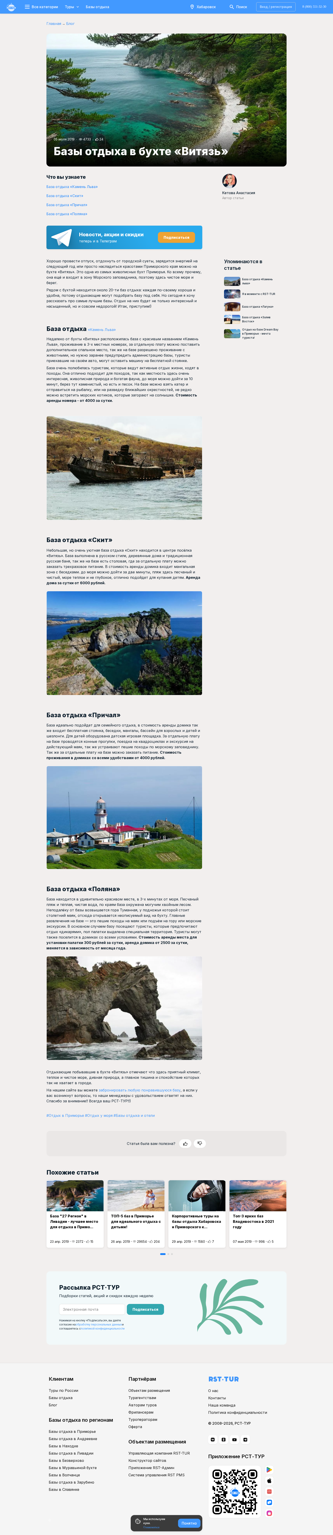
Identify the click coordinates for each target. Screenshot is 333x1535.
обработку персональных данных (99, 1324)
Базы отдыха (97, 7)
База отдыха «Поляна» (66, 214)
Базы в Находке (63, 1446)
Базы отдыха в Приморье (72, 1431)
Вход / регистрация (276, 7)
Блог (70, 23)
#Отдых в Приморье (65, 1115)
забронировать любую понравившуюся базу (140, 1090)
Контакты (217, 1398)
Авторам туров (142, 1405)
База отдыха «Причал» (66, 205)
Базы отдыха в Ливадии (71, 1453)
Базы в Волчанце (64, 1475)
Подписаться (176, 237)
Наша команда (221, 1405)
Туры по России (63, 1390)
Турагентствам (142, 1397)
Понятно (189, 1523)
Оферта (135, 1426)
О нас (213, 1390)
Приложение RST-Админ (151, 1467)
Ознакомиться (151, 1527)
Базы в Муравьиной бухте (73, 1467)
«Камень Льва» (102, 329)
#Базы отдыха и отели (134, 1115)
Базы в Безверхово (66, 1460)
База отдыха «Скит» (64, 195)
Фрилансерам (140, 1412)
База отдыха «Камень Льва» (72, 186)
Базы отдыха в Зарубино (71, 1482)
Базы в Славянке (64, 1489)
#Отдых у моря (99, 1115)
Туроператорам (142, 1419)
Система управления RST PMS (156, 1475)
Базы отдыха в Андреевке (73, 1438)
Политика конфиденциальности (237, 1412)
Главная (53, 23)
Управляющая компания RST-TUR (159, 1453)
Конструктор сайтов (147, 1460)
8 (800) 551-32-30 (314, 6)
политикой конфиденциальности (103, 1328)
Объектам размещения (149, 1390)
